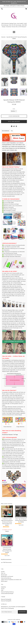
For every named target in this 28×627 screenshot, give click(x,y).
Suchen (3, 588)
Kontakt (3, 571)
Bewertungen (4, 574)
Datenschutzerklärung (6, 578)
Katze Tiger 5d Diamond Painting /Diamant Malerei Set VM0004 (21, 520)
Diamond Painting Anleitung (7, 591)
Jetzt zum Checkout (14, 121)
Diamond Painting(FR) (6, 600)
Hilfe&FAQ (3, 587)
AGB (2, 590)
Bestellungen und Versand (7, 576)
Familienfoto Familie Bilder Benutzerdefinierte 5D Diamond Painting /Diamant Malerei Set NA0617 (7, 522)
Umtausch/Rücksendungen (7, 593)
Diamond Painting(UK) (6, 599)
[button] (6, 526)
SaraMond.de (18, 619)
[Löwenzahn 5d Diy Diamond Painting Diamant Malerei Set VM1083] (7, 540)
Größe (14, 108)
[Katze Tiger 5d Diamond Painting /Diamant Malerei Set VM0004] (21, 511)
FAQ (12, 130)
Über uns (3, 573)
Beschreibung (5, 130)
